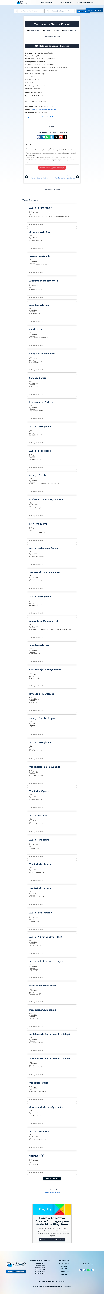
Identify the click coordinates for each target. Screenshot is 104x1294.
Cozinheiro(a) (36, 1155)
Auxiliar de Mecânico (40, 207)
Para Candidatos (46, 2)
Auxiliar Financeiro (39, 815)
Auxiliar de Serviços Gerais (43, 548)
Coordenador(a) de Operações (46, 1107)
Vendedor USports (39, 791)
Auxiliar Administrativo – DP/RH (46, 937)
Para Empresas (64, 2)
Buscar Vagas (83, 11)
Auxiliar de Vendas (39, 1131)
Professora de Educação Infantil (46, 499)
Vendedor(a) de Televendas (44, 572)
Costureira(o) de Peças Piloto (45, 669)
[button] (39, 137)
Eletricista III (35, 329)
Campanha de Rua (39, 232)
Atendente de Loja (39, 305)
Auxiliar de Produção (40, 912)
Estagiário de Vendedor (42, 353)
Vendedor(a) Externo (40, 864)
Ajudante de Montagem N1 (43, 280)
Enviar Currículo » (37, 219)
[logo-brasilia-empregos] (21, 2)
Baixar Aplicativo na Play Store (52, 1240)
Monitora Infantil (38, 523)
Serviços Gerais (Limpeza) (43, 718)
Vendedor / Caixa (38, 1082)
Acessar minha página (94, 10)
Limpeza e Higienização (41, 693)
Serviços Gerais (37, 378)
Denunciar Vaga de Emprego (52, 168)
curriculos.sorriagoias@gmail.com (43, 109)
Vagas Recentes (30, 200)
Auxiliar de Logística (40, 426)
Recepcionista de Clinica (42, 985)
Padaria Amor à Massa (41, 402)
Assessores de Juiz (39, 256)
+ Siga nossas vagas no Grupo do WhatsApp (40, 117)
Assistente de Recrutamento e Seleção (50, 1034)
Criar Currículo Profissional (85, 2)
